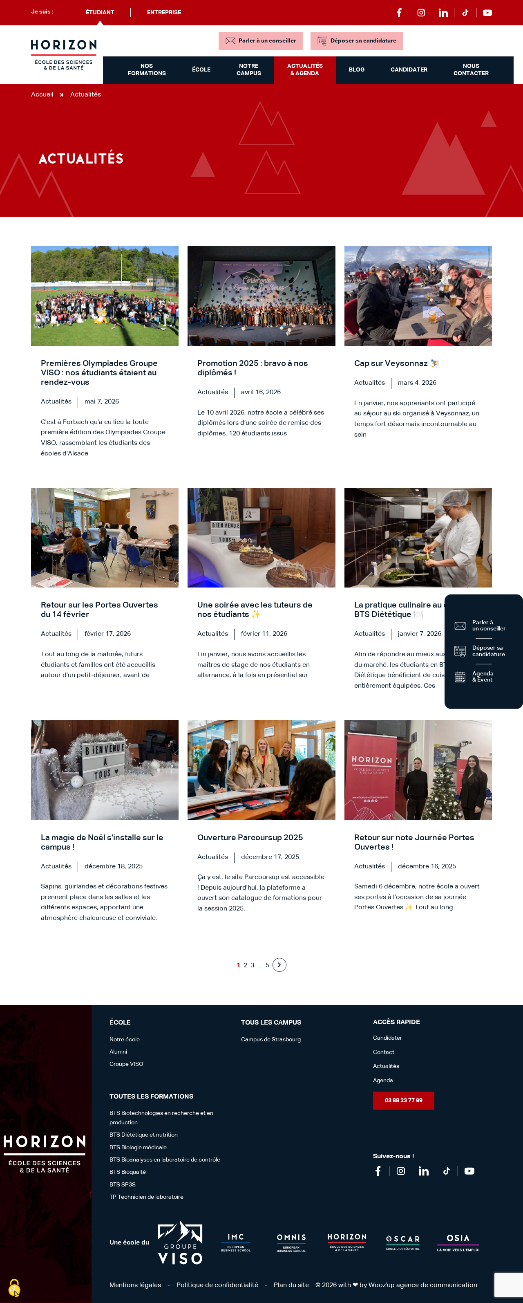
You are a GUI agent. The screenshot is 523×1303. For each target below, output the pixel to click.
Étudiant (100, 13)
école (120, 1023)
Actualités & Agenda (305, 69)
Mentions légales (135, 1285)
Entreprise (164, 13)
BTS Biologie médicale (138, 1147)
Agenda (383, 1080)
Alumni (118, 1052)
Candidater (409, 70)
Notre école (125, 1040)
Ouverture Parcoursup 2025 (250, 838)
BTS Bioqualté (128, 1172)
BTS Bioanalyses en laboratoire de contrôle (165, 1160)
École (201, 70)
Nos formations (147, 69)
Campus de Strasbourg (271, 1040)
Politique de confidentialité (217, 1285)
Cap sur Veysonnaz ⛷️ (397, 363)
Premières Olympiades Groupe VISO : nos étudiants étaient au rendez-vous (99, 372)
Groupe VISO (126, 1064)
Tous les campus (271, 1023)
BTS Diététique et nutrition (144, 1135)
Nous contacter (471, 69)
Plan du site (291, 1285)
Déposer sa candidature (363, 41)
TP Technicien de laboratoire (146, 1197)
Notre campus (249, 69)
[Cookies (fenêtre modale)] (14, 1289)
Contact (383, 1052)
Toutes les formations (151, 1097)
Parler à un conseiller (267, 41)
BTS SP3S (123, 1185)
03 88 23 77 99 (403, 1100)
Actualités (386, 1066)
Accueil (42, 95)
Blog (356, 70)
